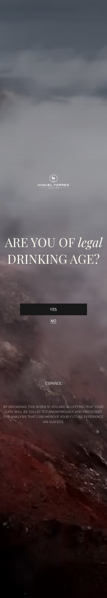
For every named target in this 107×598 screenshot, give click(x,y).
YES (53, 309)
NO (53, 321)
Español (53, 383)
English (53, 394)
